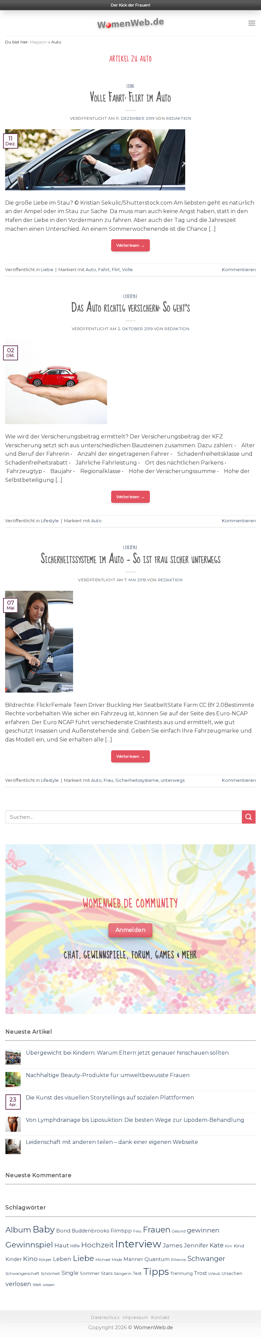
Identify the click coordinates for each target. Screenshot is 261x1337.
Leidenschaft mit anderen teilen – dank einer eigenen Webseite (112, 1142)
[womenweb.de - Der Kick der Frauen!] (131, 23)
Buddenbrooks (90, 1231)
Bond (63, 1230)
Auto (91, 269)
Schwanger (206, 1259)
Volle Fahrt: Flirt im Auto (130, 97)
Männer (133, 1259)
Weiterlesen (130, 245)
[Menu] (252, 23)
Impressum (135, 1317)
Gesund (179, 1231)
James (172, 1245)
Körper (45, 1259)
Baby (44, 1229)
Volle (127, 269)
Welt (37, 1284)
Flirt (116, 269)
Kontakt (160, 1317)
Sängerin (123, 1273)
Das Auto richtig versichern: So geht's (130, 307)
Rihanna (178, 1260)
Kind (238, 1245)
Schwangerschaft (22, 1273)
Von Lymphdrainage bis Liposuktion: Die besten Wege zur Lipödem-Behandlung (135, 1120)
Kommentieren (239, 269)
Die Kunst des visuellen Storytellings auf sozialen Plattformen (110, 1097)
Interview (138, 1244)
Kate (217, 1245)
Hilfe (75, 1245)
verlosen (18, 1283)
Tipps (156, 1271)
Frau (108, 780)
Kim (228, 1246)
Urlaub (214, 1274)
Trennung (181, 1273)
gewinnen (203, 1230)
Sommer (90, 1273)
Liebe (131, 86)
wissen (49, 1285)
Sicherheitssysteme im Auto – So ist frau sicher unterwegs (131, 559)
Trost (200, 1273)
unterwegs (173, 780)
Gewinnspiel (29, 1244)
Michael (102, 1259)
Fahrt (104, 269)
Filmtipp (121, 1231)
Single (70, 1273)
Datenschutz (105, 1317)
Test (137, 1273)
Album (18, 1230)
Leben (62, 1259)
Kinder (13, 1259)
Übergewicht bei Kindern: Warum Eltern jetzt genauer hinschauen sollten (127, 1053)
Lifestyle (130, 296)
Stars (106, 1273)
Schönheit (50, 1273)
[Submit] (249, 817)
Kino (30, 1259)
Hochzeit (97, 1244)
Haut (61, 1245)
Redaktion (178, 118)
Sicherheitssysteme (137, 780)
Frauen (157, 1230)
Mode (117, 1259)
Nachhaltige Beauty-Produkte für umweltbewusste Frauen (108, 1075)
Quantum (157, 1259)
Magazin (38, 41)
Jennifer (196, 1245)
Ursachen (232, 1273)
